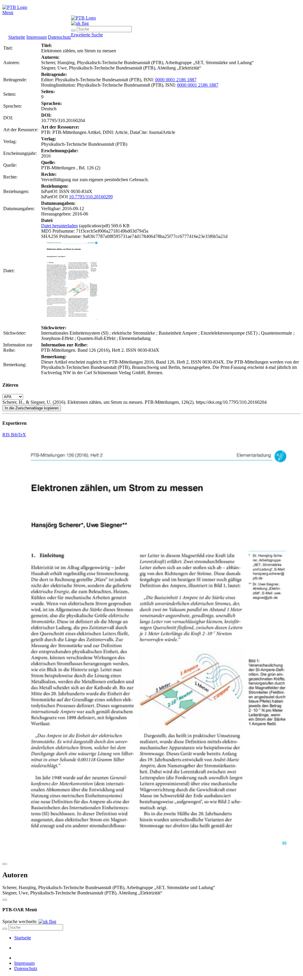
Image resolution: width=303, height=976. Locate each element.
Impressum (36, 37)
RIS (6, 434)
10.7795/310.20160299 (91, 196)
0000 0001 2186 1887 (175, 79)
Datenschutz (59, 37)
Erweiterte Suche (87, 34)
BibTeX (18, 434)
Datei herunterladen (59, 225)
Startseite (16, 37)
